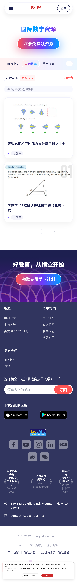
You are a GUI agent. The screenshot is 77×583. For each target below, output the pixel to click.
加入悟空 (10, 360)
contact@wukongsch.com (29, 516)
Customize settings (30, 575)
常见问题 (48, 338)
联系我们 (48, 331)
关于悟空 (48, 318)
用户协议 (13, 552)
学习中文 (10, 318)
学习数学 (10, 324)
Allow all (47, 575)
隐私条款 (30, 552)
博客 (7, 366)
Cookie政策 (48, 552)
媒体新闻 (48, 324)
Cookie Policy (9, 571)
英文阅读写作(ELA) (16, 331)
